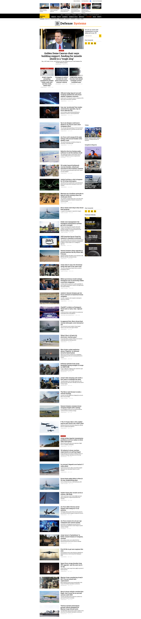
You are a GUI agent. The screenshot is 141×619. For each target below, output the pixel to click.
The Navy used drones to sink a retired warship (71, 392)
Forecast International (94, 14)
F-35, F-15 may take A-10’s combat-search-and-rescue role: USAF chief (72, 422)
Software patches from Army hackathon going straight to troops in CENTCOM (72, 365)
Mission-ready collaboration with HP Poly (92, 169)
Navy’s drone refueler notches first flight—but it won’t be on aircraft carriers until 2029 (72, 593)
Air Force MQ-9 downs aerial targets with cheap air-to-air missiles (70, 508)
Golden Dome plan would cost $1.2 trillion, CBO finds (72, 493)
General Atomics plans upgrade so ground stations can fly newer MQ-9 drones (72, 252)
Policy (59, 16)
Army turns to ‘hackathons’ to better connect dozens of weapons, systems (72, 536)
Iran (82, 19)
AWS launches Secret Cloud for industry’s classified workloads (71, 237)
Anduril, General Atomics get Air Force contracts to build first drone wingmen (72, 294)
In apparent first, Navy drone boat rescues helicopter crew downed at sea (72, 322)
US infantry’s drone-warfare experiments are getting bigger (71, 451)
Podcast (74, 14)
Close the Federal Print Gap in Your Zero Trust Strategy (92, 156)
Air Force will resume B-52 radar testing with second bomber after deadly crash (71, 138)
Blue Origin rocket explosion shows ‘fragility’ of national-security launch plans (70, 351)
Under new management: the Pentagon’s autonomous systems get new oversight (71, 223)
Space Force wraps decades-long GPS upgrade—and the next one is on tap (71, 564)
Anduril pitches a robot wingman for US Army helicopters (71, 180)
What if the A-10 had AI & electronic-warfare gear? (69, 336)
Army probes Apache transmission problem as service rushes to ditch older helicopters (72, 439)
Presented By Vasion (89, 158)
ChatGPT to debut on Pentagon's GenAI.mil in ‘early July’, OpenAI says (71, 308)
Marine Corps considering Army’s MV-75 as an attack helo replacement (72, 579)
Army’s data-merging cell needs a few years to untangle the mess (71, 378)
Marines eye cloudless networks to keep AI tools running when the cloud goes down (72, 195)
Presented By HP (88, 171)
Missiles (67, 19)
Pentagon (61, 19)
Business (65, 16)
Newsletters (68, 14)
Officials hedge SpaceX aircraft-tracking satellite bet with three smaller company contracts (71, 94)
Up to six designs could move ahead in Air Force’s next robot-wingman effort (71, 124)
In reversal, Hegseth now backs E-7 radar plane (72, 465)
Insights (79, 14)
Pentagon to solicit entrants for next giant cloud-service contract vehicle (61, 79)
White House (54, 19)
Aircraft (73, 19)
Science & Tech (73, 16)
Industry (47, 19)
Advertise (85, 14)
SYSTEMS (89, 16)
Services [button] (81, 16)
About (62, 14)
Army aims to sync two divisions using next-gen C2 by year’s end (71, 265)
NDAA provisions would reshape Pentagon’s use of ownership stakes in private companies (72, 280)
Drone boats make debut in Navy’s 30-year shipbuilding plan (72, 479)
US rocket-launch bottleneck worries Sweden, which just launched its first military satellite (72, 166)
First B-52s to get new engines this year (72, 550)
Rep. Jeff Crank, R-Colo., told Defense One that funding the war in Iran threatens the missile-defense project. (62, 62)
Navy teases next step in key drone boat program (72, 208)
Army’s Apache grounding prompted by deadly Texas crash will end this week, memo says (47, 81)
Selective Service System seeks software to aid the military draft (71, 152)
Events (99, 16)
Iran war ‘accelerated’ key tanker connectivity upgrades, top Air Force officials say (71, 108)
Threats (53, 16)
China (78, 19)
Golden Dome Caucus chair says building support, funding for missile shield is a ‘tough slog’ (62, 56)
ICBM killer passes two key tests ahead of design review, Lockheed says (76, 79)
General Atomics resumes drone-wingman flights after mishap (71, 407)
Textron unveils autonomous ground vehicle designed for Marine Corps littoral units (70, 607)
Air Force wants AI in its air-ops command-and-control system (71, 521)
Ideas (94, 16)
